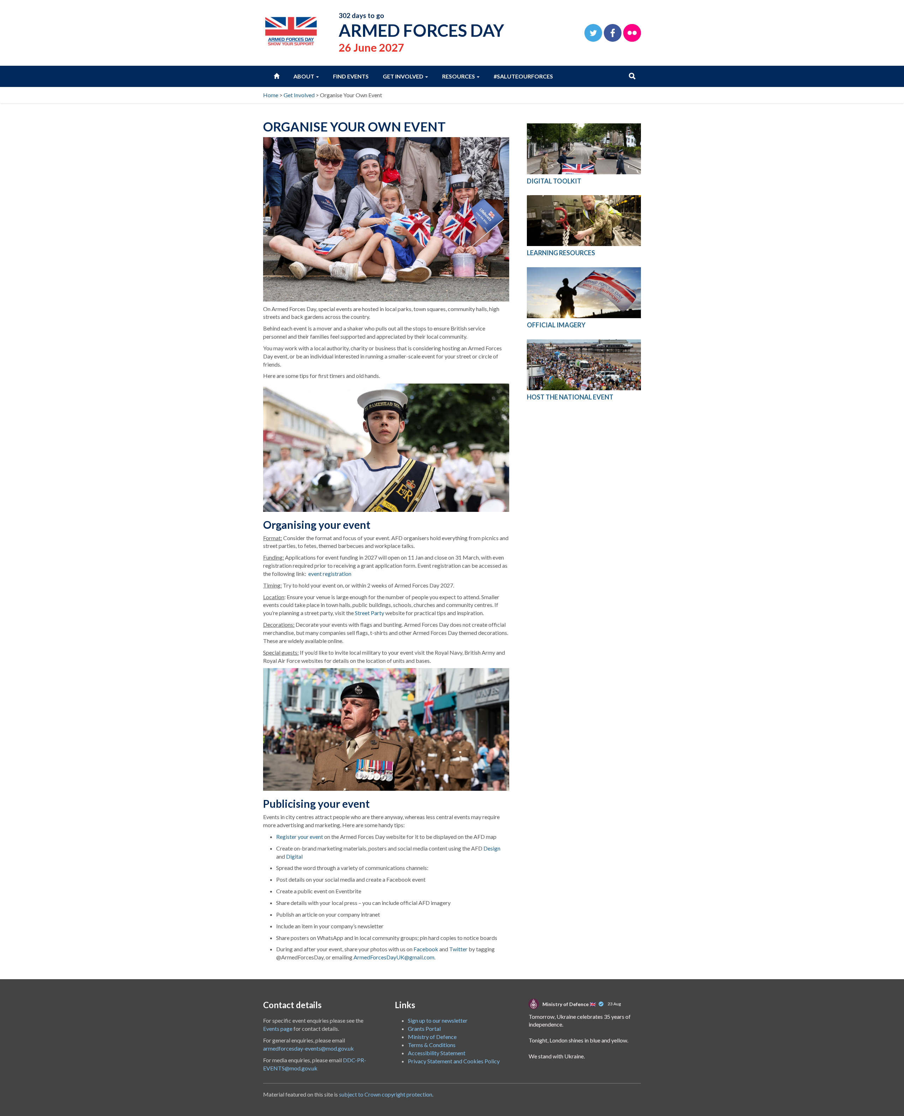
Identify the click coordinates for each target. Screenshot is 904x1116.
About (304, 76)
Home (270, 95)
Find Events (351, 76)
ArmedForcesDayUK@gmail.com (393, 957)
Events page (277, 1028)
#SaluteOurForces (523, 76)
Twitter (458, 949)
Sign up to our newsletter (438, 1020)
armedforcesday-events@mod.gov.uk (308, 1048)
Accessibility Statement (436, 1053)
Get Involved (403, 76)
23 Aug (615, 1003)
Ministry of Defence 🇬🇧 (569, 1004)
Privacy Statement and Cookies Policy (454, 1061)
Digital (294, 856)
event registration (329, 573)
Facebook (426, 949)
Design (491, 848)
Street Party (369, 612)
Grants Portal (424, 1028)
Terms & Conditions (432, 1044)
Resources (459, 76)
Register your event (299, 836)
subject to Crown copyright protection (385, 1094)
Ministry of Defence (432, 1036)
